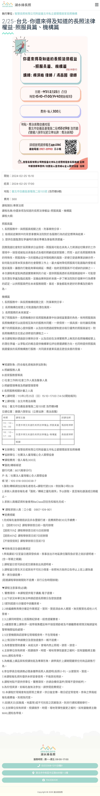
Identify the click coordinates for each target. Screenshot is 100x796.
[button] (96, 4)
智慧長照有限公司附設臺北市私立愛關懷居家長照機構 (46, 13)
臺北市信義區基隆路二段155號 (29, 191)
